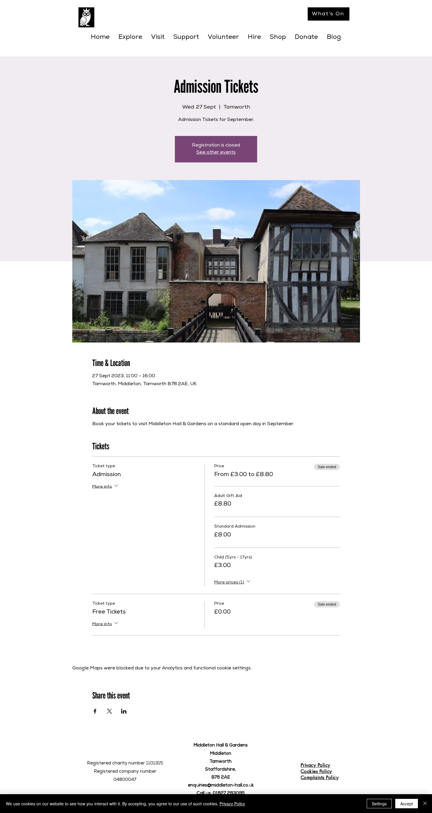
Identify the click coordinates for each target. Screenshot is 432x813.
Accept (406, 804)
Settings (379, 804)
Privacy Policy (232, 804)
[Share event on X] (109, 711)
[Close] (424, 803)
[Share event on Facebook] (95, 711)
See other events (216, 152)
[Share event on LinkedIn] (124, 711)
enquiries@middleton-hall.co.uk (221, 785)
